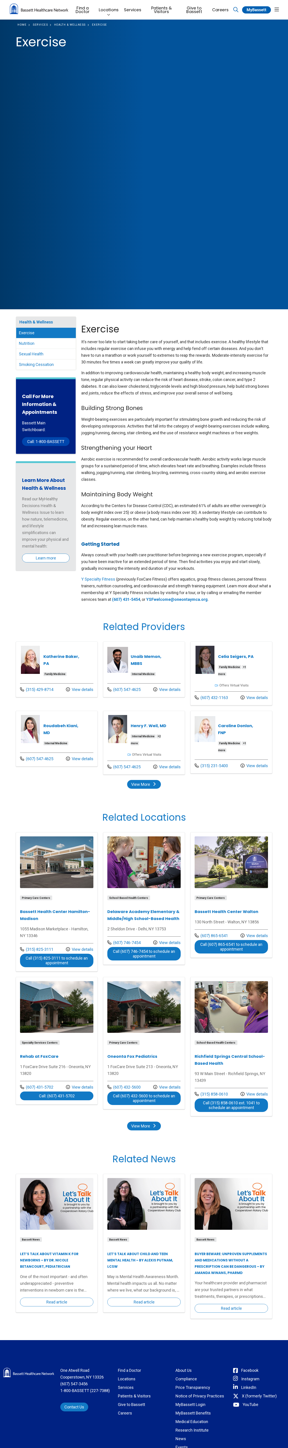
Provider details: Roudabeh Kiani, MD (56, 738)
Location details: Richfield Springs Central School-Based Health (231, 1046)
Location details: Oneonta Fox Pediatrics (144, 1043)
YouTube (250, 1404)
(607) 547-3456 (74, 1383)
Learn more (46, 558)
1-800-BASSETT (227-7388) (85, 1390)
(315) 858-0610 (211, 1094)
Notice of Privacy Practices (200, 1396)
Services (132, 10)
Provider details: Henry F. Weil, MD (144, 742)
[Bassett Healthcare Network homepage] (39, 10)
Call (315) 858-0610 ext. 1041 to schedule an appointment (235, 1105)
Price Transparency (193, 1387)
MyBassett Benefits (193, 1413)
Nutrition (26, 343)
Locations (109, 10)
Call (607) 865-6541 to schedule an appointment (234, 946)
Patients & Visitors (161, 9)
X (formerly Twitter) (259, 1396)
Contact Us (74, 1407)
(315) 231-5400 (211, 765)
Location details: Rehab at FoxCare (56, 1040)
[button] (276, 9)
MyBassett (256, 9)
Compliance (186, 1379)
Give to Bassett (194, 9)
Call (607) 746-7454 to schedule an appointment (147, 953)
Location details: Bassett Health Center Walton (231, 895)
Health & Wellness (36, 322)
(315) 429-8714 (36, 689)
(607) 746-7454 (124, 942)
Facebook (250, 1370)
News (181, 1438)
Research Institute (192, 1430)
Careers (220, 10)
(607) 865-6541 (211, 935)
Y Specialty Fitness (98, 579)
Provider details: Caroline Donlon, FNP (231, 742)
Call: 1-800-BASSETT (45, 441)
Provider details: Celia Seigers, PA (231, 673)
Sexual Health (31, 354)
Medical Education (192, 1421)
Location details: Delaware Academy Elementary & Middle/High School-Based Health (144, 898)
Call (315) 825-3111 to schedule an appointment (59, 960)
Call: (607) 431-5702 (66, 1095)
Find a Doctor (83, 9)
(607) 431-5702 (36, 1087)
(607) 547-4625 (124, 689)
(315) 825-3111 (36, 949)
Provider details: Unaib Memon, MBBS (144, 669)
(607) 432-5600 (124, 1087)
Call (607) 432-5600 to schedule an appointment (147, 1098)
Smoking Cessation (36, 364)
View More (146, 785)
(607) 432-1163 (211, 697)
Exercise (26, 332)
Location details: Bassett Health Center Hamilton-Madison (56, 901)
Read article (56, 1243)
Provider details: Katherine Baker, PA (56, 669)
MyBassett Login (190, 1404)
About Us (184, 1370)
